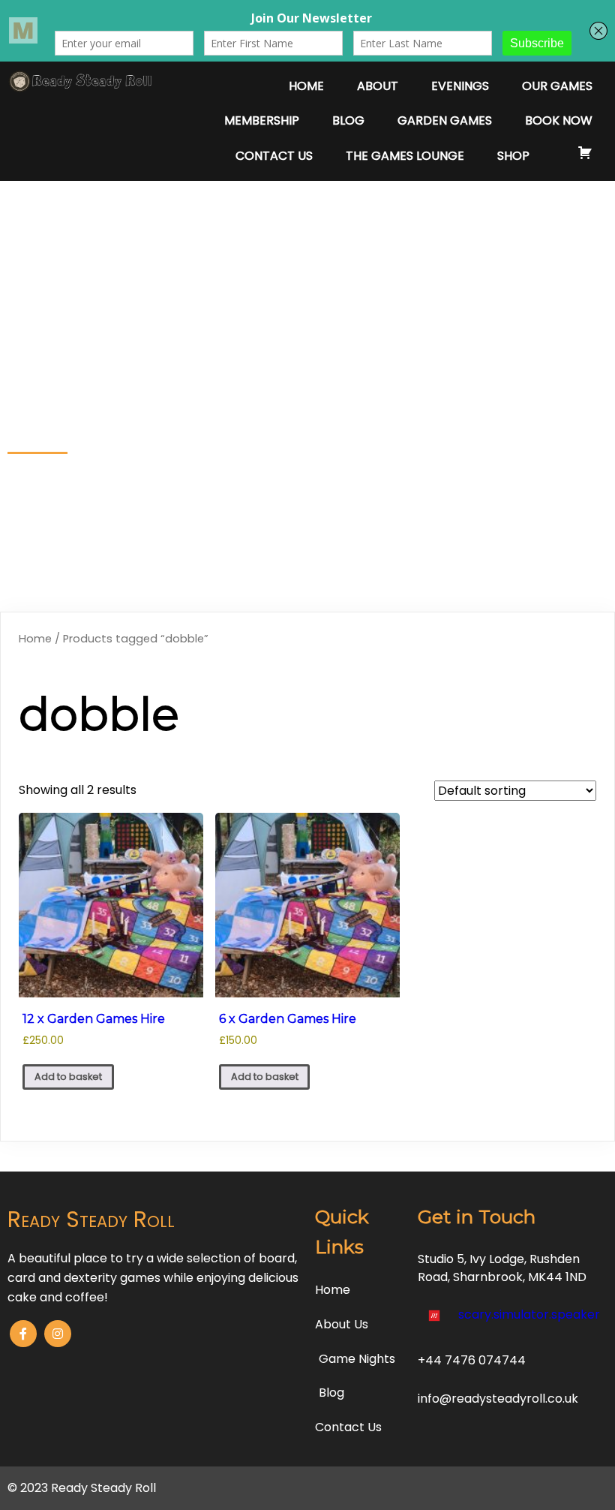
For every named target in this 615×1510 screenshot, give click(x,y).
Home (35, 638)
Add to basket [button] (68, 1076)
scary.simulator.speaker (529, 1314)
